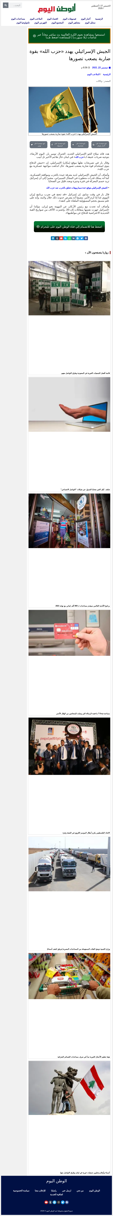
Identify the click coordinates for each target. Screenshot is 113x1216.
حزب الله (79, 157)
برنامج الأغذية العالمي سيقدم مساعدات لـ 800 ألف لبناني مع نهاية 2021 (83, 606)
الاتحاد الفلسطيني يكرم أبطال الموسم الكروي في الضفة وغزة (86, 833)
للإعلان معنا (40, 1190)
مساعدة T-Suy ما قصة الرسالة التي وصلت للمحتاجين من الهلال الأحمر (83, 714)
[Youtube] (46, 1202)
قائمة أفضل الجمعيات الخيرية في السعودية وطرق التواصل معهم (85, 373)
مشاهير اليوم (74, 22)
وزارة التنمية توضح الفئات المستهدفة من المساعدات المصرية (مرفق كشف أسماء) (78, 949)
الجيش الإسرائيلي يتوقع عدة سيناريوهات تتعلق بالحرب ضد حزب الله (76, 188)
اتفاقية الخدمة (56, 1194)
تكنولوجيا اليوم (23, 22)
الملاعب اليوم (36, 19)
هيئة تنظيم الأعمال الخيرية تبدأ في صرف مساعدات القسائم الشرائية (84, 1057)
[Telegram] (54, 1202)
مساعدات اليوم (18, 19)
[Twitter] (63, 1202)
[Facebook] (67, 1202)
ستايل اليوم (90, 22)
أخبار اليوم (85, 19)
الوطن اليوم (94, 1190)
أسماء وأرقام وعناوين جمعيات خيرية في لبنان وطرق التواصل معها (85, 1173)
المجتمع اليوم (58, 22)
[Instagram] (58, 1202)
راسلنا (54, 1190)
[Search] (5, 5)
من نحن (80, 1190)
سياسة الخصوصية (21, 1190)
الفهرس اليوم (40, 22)
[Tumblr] (50, 1202)
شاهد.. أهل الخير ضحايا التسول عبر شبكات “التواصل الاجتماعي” (85, 489)
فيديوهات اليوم (69, 19)
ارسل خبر (66, 1190)
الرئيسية (99, 19)
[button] (86, 238)
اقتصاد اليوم (52, 19)
